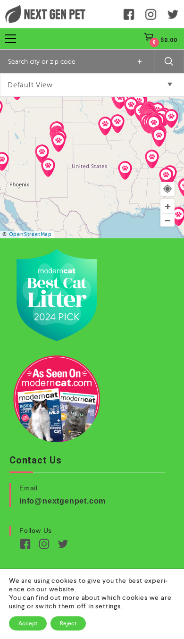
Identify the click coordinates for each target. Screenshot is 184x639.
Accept (27, 623)
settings (107, 606)
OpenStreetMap (30, 234)
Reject (68, 623)
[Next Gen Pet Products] (45, 14)
